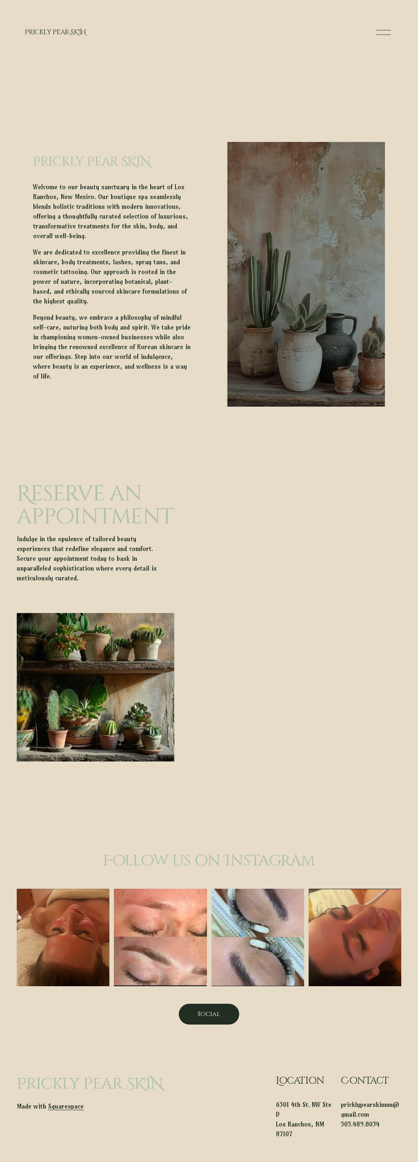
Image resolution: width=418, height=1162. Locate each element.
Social (209, 1013)
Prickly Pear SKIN (55, 32)
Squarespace (66, 1106)
